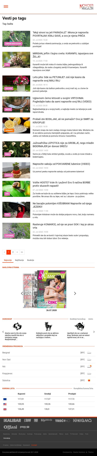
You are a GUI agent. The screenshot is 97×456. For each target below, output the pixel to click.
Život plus (22, 434)
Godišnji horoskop (77, 319)
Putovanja (37, 434)
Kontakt (34, 445)
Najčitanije (19, 260)
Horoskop (6, 438)
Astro (90, 319)
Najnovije (8, 260)
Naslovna (6, 434)
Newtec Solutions (79, 452)
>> (22, 252)
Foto (86, 434)
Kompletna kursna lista (83, 388)
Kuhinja (29, 434)
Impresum (26, 445)
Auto (66, 434)
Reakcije (30, 260)
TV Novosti (74, 434)
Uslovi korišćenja (15, 445)
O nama (5, 445)
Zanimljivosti (52, 434)
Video (81, 434)
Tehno (61, 434)
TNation (91, 452)
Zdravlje (14, 434)
